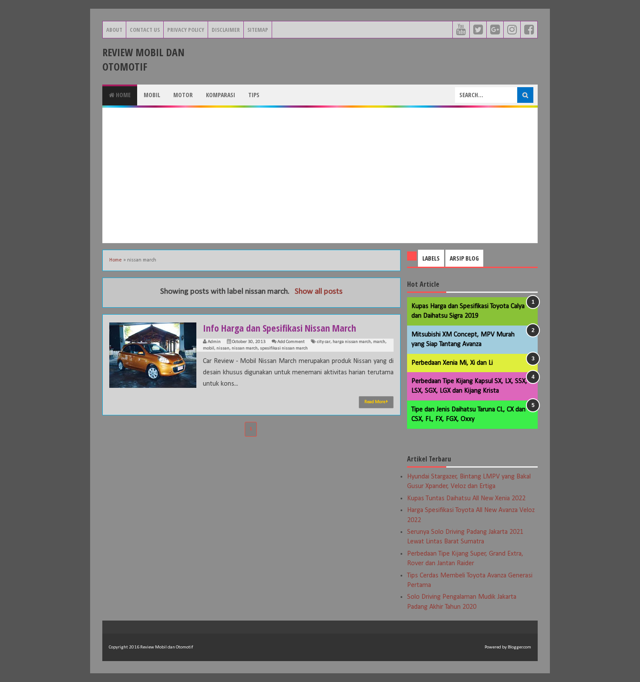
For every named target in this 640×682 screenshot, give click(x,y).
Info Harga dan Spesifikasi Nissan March (279, 327)
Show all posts (319, 292)
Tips (253, 95)
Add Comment (291, 341)
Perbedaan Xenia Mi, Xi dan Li (452, 363)
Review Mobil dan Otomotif (143, 59)
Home (123, 95)
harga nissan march (352, 341)
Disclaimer (226, 30)
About (114, 30)
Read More (375, 402)
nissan (222, 348)
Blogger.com (519, 647)
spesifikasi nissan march (284, 348)
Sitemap (257, 30)
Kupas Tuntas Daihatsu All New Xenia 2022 (466, 498)
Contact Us (145, 30)
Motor (183, 95)
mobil (208, 348)
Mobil (152, 95)
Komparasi (220, 95)
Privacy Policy (185, 30)
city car (323, 341)
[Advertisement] (320, 175)
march (379, 341)
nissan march (245, 348)
